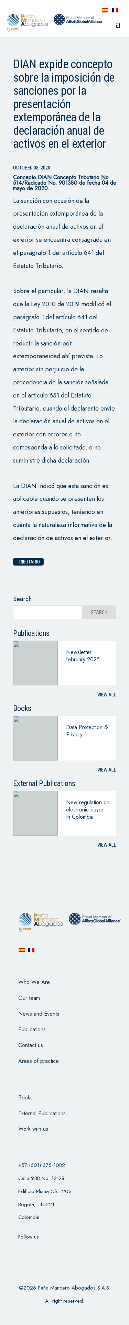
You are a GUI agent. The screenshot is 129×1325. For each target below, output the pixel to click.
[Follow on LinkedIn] (74, 1250)
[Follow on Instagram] (56, 1250)
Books (25, 1097)
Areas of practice (38, 1061)
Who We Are (34, 982)
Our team (29, 998)
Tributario (28, 562)
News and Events (38, 1014)
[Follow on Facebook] (20, 1250)
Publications (32, 1029)
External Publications (42, 1113)
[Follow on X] (38, 1250)
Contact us (30, 1045)
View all (106, 695)
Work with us (33, 1129)
